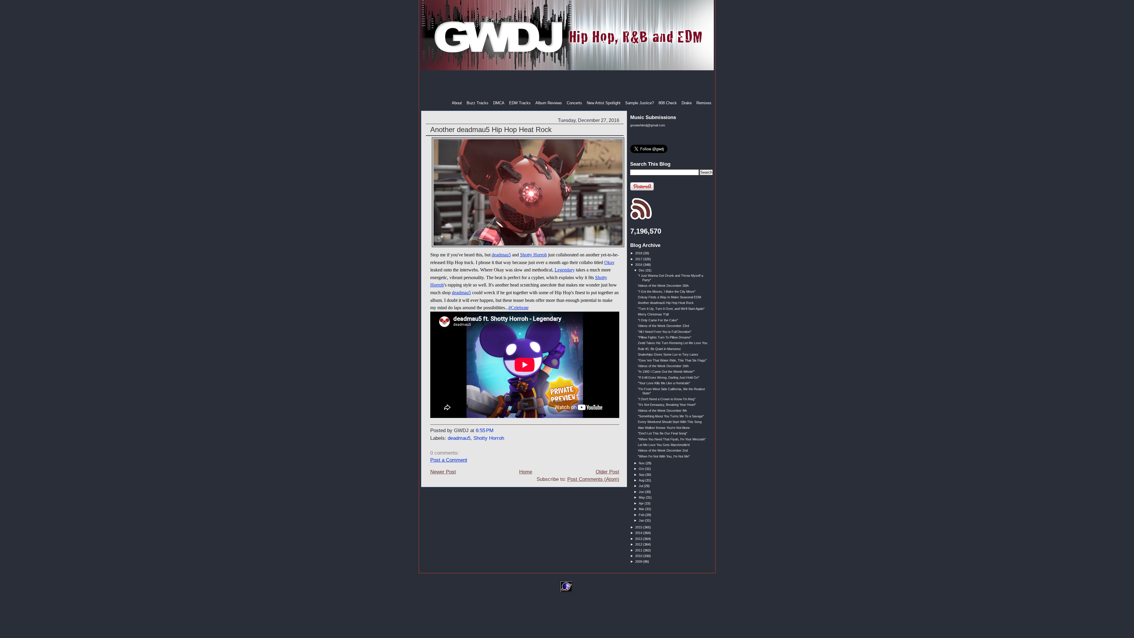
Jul (641, 486)
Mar (642, 509)
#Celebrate (519, 307)
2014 (639, 533)
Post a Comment (448, 460)
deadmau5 (501, 254)
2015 (639, 527)
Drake (687, 103)
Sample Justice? (639, 103)
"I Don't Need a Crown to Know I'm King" (666, 399)
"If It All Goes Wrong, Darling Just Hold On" (668, 377)
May (642, 497)
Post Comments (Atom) (593, 479)
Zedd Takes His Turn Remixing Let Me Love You (672, 343)
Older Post (607, 472)
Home (525, 472)
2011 (639, 550)
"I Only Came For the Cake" (658, 320)
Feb (642, 515)
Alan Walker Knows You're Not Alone (664, 427)
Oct (642, 469)
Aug (642, 480)
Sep (642, 474)
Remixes (703, 103)
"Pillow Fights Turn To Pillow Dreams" (664, 337)
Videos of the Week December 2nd (663, 450)
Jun (642, 492)
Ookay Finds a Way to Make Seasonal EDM (669, 297)
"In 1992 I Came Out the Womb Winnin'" (666, 371)
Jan (642, 520)
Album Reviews (548, 103)
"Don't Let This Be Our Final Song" (662, 433)
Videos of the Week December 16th (663, 366)
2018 (639, 253)
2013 (639, 539)
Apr (642, 503)
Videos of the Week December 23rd (663, 326)
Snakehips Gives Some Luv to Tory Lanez (668, 354)
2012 (639, 544)
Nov (642, 463)
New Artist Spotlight (603, 103)
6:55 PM (484, 430)
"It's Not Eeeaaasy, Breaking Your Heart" (667, 404)
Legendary (565, 269)
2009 (639, 561)
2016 (639, 264)
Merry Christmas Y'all (653, 314)
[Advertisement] (567, 85)
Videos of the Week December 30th (663, 285)
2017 (639, 259)
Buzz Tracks (477, 103)
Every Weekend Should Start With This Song (670, 422)
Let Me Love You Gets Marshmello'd (664, 445)
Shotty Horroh (533, 254)
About (457, 103)
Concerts (574, 103)
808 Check (668, 103)
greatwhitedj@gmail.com (647, 125)
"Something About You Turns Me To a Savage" (671, 416)
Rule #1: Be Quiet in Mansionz (659, 349)
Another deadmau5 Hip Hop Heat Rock (491, 130)
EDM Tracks (520, 103)
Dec (642, 270)
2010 (639, 556)
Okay (609, 262)
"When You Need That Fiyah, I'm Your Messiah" (672, 439)
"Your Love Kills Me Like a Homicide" (664, 383)
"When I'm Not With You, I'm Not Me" (664, 456)
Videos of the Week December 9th (662, 410)
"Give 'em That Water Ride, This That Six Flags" (672, 360)
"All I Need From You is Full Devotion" (664, 331)
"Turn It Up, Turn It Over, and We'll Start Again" (671, 308)
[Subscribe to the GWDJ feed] (641, 218)
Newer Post (443, 472)
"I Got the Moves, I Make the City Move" (666, 291)
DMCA (498, 103)
